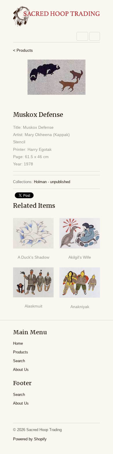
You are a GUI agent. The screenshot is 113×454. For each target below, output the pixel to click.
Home (18, 343)
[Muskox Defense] (56, 77)
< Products (23, 50)
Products (20, 352)
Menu (82, 36)
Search (19, 361)
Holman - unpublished (52, 182)
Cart (94, 36)
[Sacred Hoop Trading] (56, 16)
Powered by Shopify (30, 439)
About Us (21, 369)
